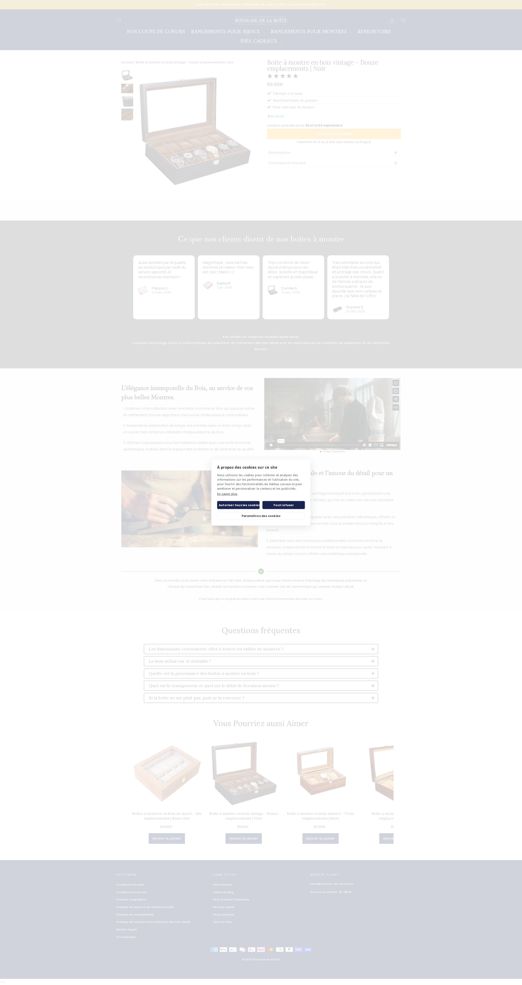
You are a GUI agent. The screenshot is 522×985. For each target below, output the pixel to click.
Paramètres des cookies (261, 516)
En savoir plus (227, 494)
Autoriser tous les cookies (239, 505)
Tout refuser (283, 505)
